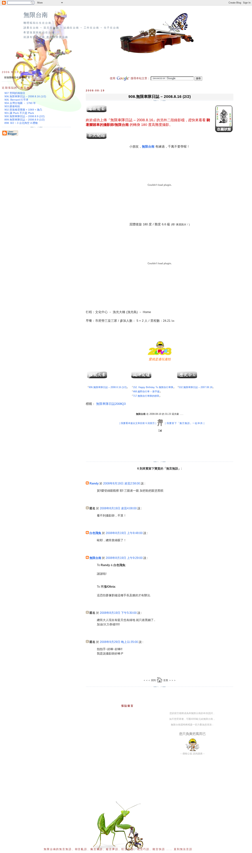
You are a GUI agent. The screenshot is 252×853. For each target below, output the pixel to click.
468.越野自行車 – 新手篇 (146, 391)
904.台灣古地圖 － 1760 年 (20, 103)
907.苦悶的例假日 (14, 93)
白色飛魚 (95, 533)
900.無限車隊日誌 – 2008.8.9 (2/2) (24, 116)
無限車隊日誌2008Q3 (111, 404)
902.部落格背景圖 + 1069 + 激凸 (23, 109)
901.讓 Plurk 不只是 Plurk (19, 112)
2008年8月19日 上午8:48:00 (124, 533)
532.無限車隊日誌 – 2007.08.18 (195, 387)
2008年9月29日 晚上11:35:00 (119, 641)
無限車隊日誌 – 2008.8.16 (131, 120)
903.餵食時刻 (12, 106)
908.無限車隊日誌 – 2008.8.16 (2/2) (159, 96)
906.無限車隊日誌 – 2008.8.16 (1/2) (108, 387)
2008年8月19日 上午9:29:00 (124, 557)
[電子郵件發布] (160, 430)
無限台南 (35, 15)
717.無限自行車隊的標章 (146, 396)
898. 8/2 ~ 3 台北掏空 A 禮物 (21, 122)
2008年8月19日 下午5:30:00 (118, 612)
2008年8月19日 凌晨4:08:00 (118, 508)
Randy (94, 483)
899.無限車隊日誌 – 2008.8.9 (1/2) (24, 119)
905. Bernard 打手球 (16, 99)
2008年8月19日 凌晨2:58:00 (121, 483)
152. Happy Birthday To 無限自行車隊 (153, 387)
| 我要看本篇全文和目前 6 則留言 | (138, 423)
